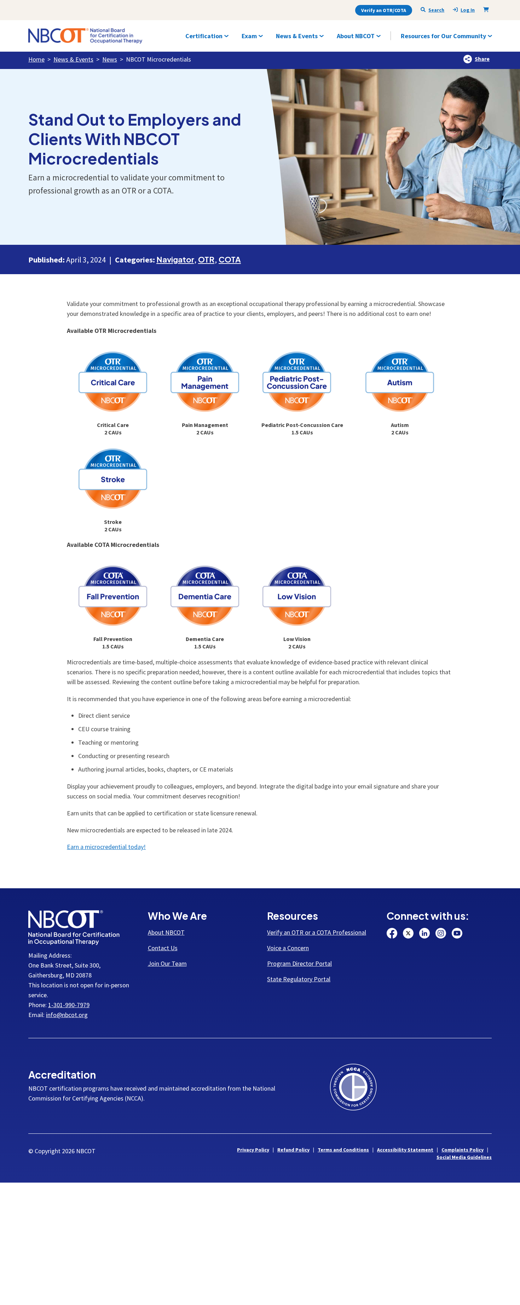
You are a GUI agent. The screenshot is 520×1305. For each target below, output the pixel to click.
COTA (230, 259)
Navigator (175, 259)
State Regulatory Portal (298, 979)
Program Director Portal (299, 963)
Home (36, 59)
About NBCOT (166, 932)
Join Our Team (167, 963)
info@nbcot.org (67, 1015)
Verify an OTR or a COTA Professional (316, 932)
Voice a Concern (288, 948)
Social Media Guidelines (464, 1157)
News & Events (73, 59)
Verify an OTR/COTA (383, 10)
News (109, 59)
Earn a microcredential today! (106, 847)
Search (436, 10)
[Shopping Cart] (487, 9)
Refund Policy (293, 1150)
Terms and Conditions (343, 1150)
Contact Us (163, 948)
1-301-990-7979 (68, 1005)
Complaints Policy (462, 1150)
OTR (206, 259)
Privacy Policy (253, 1150)
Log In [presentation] (468, 10)
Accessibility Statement (405, 1150)
